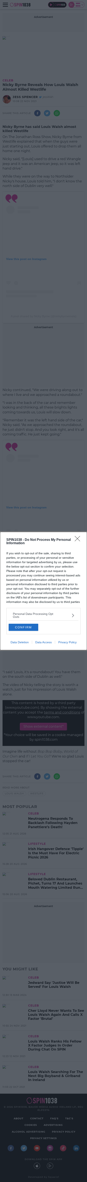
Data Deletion (20, 642)
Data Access (43, 642)
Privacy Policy (67, 642)
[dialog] (43, 591)
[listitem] (43, 615)
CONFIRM (23, 627)
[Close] (79, 540)
